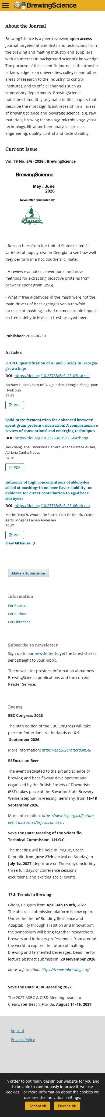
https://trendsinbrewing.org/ (65, 969)
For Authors (17, 613)
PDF (16, 405)
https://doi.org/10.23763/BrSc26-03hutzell (52, 375)
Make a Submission (28, 573)
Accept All (37, 1106)
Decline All (67, 1106)
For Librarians (19, 621)
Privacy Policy (23, 1039)
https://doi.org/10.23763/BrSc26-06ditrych (52, 505)
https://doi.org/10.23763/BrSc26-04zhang (51, 437)
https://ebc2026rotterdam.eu (66, 750)
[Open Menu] (5, 5)
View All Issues (17, 543)
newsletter (45, 653)
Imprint (17, 1030)
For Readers (17, 605)
